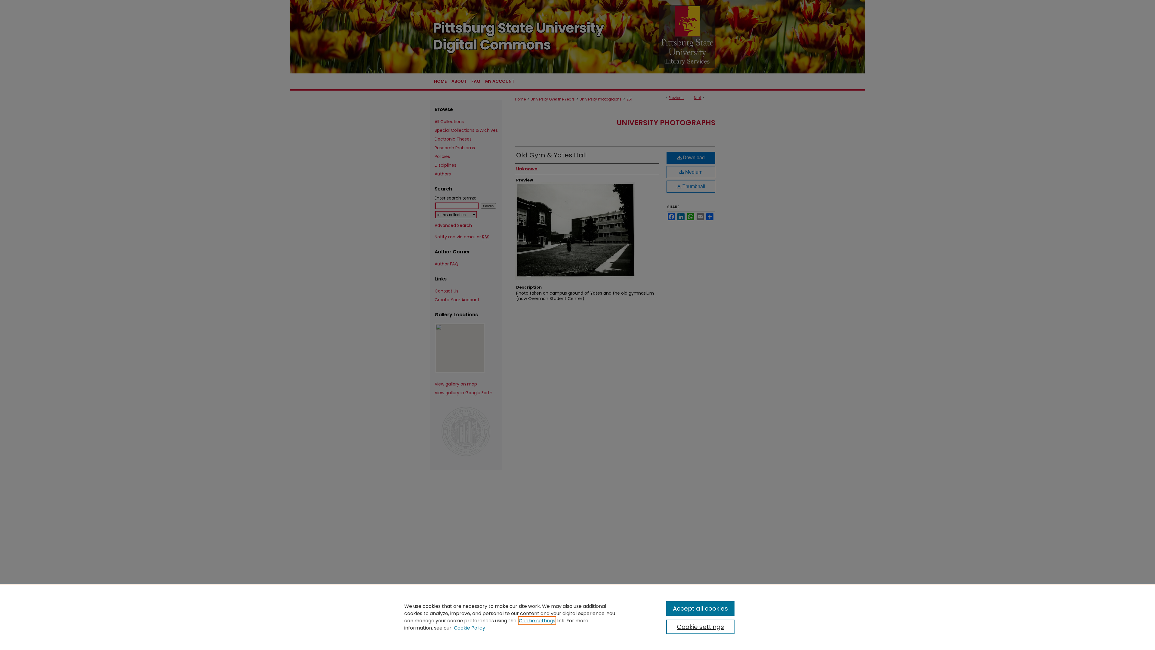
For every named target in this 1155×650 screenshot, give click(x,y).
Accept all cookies (700, 608)
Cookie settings (537, 620)
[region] (577, 617)
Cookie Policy (469, 627)
